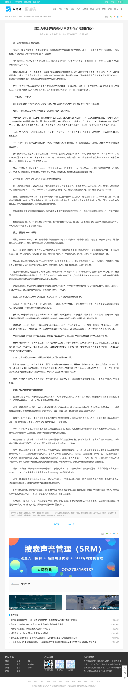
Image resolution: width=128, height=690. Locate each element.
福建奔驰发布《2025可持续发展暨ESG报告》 (30, 633)
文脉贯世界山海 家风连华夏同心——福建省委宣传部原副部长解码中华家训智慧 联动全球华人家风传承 (53, 642)
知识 (79, 681)
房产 (78, 9)
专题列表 (8, 2)
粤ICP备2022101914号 (58, 686)
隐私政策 (27, 2)
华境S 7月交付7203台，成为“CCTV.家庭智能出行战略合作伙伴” (37, 624)
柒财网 (7, 17)
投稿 (120, 2)
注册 (112, 2)
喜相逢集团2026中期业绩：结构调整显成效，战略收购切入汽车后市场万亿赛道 (44, 620)
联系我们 (36, 2)
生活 (116, 9)
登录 (106, 2)
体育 (104, 9)
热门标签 (18, 2)
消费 (110, 9)
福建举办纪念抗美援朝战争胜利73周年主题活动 (30, 629)
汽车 (98, 681)
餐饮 (92, 681)
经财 (48, 681)
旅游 (54, 681)
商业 (72, 9)
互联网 (85, 9)
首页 (54, 9)
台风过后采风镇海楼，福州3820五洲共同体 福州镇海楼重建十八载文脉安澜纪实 (44, 638)
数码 (92, 9)
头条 (60, 9)
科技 (66, 9)
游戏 (98, 9)
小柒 (46, 34)
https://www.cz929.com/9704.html (53, 515)
